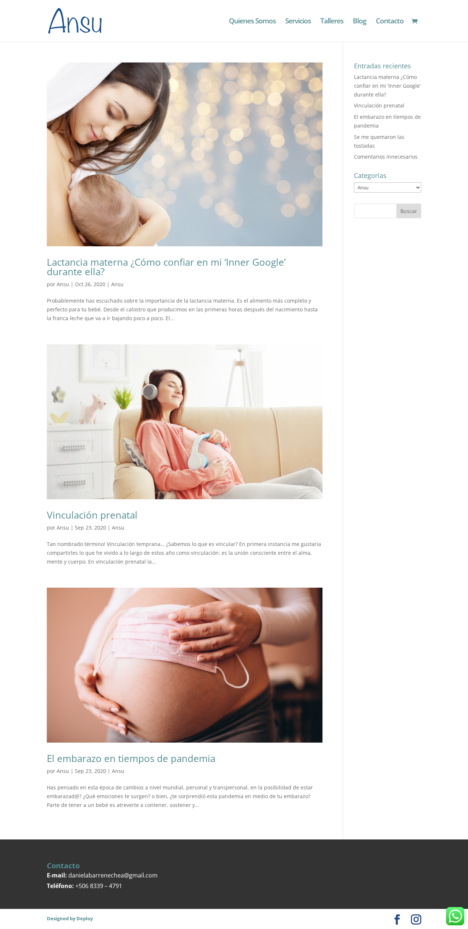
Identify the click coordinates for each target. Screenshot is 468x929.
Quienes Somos (252, 22)
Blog (359, 22)
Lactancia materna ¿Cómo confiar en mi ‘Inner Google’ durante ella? (166, 266)
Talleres (331, 22)
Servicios (298, 22)
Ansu (63, 284)
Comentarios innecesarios (386, 156)
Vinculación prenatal (92, 515)
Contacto (390, 22)
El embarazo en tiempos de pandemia (131, 758)
